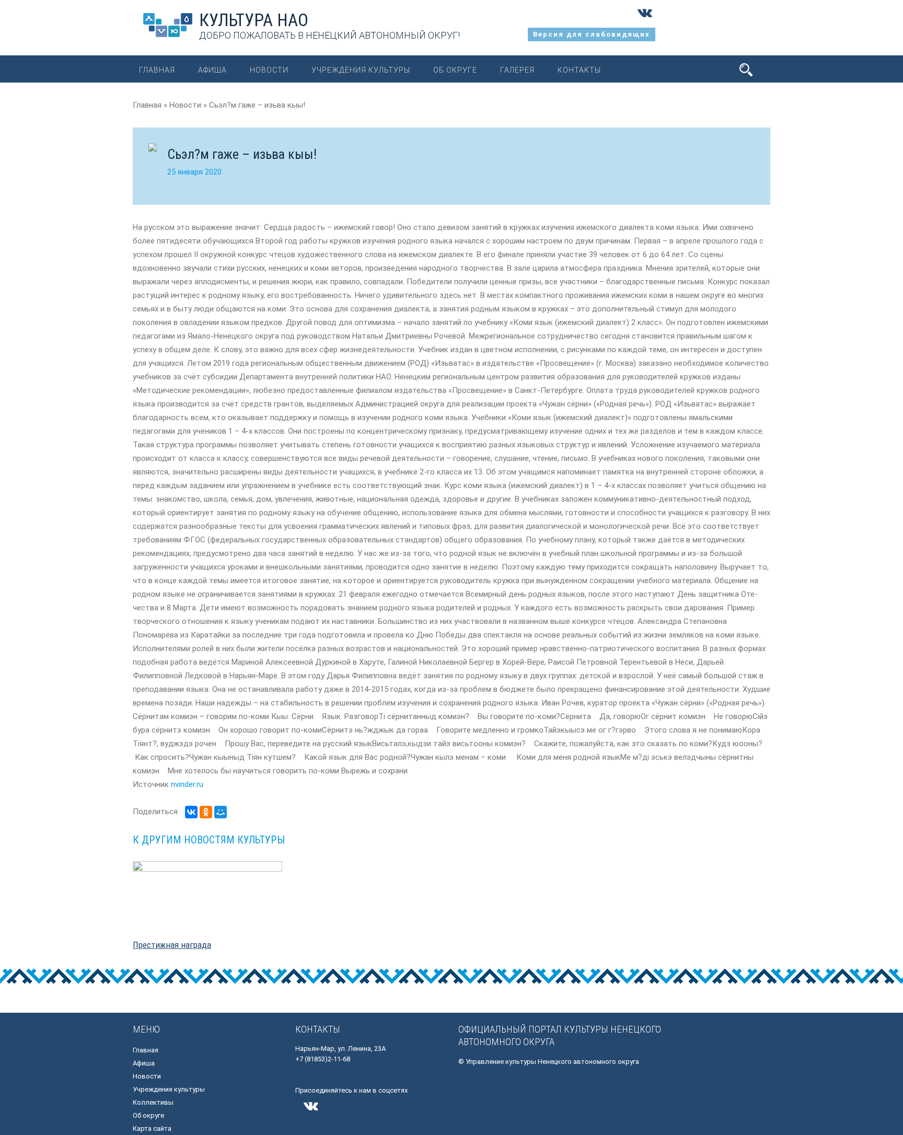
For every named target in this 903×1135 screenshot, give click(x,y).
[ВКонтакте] (191, 812)
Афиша (212, 70)
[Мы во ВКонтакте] (644, 21)
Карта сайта (152, 1128)
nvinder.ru (187, 784)
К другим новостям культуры (209, 839)
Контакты (579, 70)
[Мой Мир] (220, 812)
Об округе (455, 70)
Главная (157, 70)
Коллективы (153, 1102)
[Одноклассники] (206, 812)
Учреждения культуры (360, 70)
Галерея (517, 70)
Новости (269, 70)
